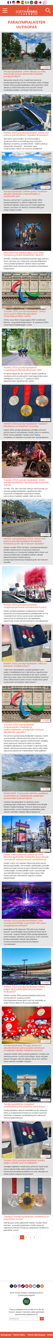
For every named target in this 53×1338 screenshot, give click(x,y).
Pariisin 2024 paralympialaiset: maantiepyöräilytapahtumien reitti (23, 369)
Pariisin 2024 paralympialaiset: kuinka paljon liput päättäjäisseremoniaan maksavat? (24, 989)
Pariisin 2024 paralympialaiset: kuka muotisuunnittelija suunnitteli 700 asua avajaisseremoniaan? (25, 923)
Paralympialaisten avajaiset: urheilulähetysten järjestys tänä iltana (24, 1105)
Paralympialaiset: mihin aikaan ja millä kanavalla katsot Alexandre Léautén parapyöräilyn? (24, 74)
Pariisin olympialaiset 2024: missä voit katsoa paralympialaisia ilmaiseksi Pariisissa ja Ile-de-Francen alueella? (24, 541)
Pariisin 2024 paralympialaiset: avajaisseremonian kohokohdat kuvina (25, 606)
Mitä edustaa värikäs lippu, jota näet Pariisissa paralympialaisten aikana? (24, 254)
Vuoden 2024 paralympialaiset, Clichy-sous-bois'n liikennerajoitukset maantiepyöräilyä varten (25, 314)
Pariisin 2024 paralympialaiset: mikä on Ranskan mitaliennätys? (25, 665)
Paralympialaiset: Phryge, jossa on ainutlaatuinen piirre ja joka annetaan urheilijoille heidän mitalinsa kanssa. (24, 1048)
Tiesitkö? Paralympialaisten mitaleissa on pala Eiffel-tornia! (26, 1218)
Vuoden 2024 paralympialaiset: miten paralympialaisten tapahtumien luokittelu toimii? (26, 482)
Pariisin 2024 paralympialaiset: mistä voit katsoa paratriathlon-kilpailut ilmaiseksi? (26, 134)
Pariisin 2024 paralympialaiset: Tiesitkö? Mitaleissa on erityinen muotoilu (25, 425)
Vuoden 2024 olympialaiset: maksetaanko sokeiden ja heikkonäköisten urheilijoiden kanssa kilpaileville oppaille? (24, 728)
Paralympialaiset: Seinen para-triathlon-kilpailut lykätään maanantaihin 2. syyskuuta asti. (26, 194)
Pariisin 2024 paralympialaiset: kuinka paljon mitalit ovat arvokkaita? (24, 1161)
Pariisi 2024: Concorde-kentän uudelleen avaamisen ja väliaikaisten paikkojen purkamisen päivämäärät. (26, 796)
